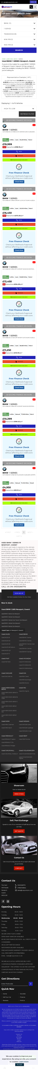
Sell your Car (7, 997)
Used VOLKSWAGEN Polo (27, 754)
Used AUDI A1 (5, 637)
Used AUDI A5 (5, 644)
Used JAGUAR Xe (6, 676)
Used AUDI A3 (5, 640)
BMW (15, 59)
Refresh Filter (27, 114)
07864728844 (21, 888)
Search (19, 50)
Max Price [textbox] (8, 45)
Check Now (19, 182)
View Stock (19, 794)
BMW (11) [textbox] (7, 23)
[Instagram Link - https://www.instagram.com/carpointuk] (8, 901)
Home (3, 59)
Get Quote (19, 831)
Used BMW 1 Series (25, 637)
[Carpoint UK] (6, 7)
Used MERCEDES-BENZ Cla (8, 706)
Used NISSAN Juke (25, 724)
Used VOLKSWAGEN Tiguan (25, 757)
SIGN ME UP (19, 593)
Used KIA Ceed (24, 676)
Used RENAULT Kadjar (8, 745)
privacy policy (26, 1006)
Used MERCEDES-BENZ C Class (9, 702)
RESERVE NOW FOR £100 (19, 160)
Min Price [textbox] (8, 39)
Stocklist (23, 994)
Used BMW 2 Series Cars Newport (10, 617)
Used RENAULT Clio (7, 742)
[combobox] (19, 23)
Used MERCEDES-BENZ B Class (9, 697)
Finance (22, 997)
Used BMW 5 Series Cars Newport (10, 626)
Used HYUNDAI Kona (25, 668)
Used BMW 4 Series (25, 648)
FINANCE (20, 155)
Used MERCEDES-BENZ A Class (9, 693)
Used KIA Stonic (24, 683)
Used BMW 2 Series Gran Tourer (27, 644)
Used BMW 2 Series (25, 640)
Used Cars (10, 59)
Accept (19, 1065)
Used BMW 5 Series (25, 651)
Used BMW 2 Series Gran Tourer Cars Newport (14, 620)
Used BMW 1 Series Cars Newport (10, 613)
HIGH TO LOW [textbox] (9, 109)
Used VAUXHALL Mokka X (9, 754)
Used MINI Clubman (7, 724)
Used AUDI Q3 (6, 650)
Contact (19, 868)
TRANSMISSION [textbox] (10, 34)
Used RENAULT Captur (8, 739)
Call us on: (13, 587)
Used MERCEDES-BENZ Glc (8, 715)
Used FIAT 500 (5, 662)
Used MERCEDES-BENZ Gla (8, 711)
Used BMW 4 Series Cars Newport (10, 623)
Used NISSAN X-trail (25, 731)
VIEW (20, 151)
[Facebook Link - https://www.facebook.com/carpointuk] (3, 901)
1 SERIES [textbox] (7, 29)
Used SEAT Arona (24, 739)
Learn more (23, 1062)
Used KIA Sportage (25, 679)
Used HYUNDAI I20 (25, 662)
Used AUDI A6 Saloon (8, 647)
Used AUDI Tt (5, 653)
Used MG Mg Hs (24, 691)
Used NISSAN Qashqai (26, 728)
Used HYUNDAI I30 (25, 665)
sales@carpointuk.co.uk (10, 2)
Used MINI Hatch (6, 728)
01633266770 (21, 885)
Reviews (5, 1000)
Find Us (22, 1000)
